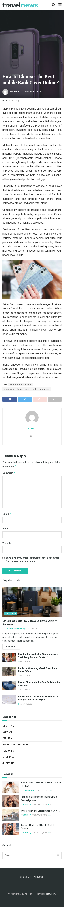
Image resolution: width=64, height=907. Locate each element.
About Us (38, 877)
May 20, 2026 (25, 661)
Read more (11, 647)
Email (6, 528)
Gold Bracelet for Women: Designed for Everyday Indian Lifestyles (38, 698)
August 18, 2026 (32, 629)
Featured (8, 750)
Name (6, 513)
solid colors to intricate (16, 389)
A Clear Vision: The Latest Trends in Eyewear (40, 810)
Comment (8, 472)
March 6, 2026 (26, 704)
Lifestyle (8, 757)
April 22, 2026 (25, 690)
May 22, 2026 (25, 676)
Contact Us (25, 877)
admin (15, 91)
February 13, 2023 (32, 91)
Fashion (7, 738)
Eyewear (7, 732)
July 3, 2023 (42, 790)
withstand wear (41, 389)
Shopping (15, 100)
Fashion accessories (15, 744)
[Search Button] (58, 855)
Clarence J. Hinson (13, 629)
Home (5, 100)
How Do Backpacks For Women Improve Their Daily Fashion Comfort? (38, 656)
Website (6, 543)
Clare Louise (28, 790)
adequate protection (21, 384)
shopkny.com (49, 894)
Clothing (8, 725)
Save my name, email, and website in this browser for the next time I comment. (32, 559)
